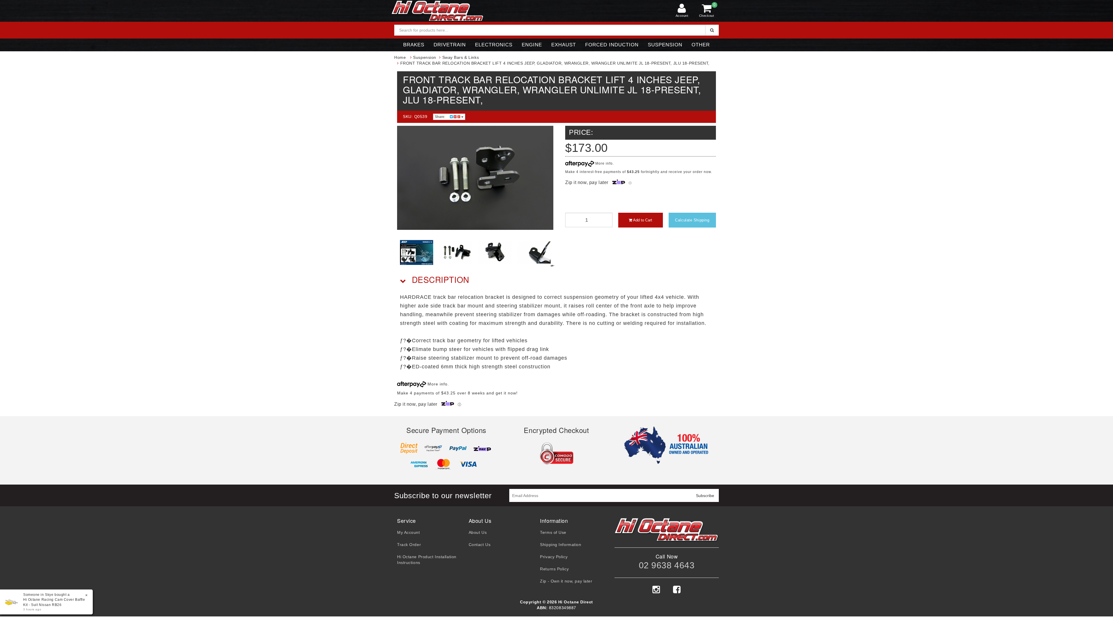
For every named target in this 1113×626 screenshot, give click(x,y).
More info (603, 163)
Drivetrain (450, 45)
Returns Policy (554, 569)
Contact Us (480, 544)
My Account (408, 532)
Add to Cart (642, 220)
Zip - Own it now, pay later (566, 581)
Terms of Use (553, 532)
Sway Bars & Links (460, 57)
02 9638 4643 (667, 565)
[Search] (712, 30)
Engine (532, 45)
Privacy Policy (554, 556)
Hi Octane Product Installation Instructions (427, 559)
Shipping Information (560, 544)
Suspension (665, 45)
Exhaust (563, 45)
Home (400, 57)
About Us (478, 532)
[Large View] (416, 252)
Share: (440, 117)
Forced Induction (612, 45)
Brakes (413, 45)
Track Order (409, 544)
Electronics (493, 45)
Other (701, 45)
